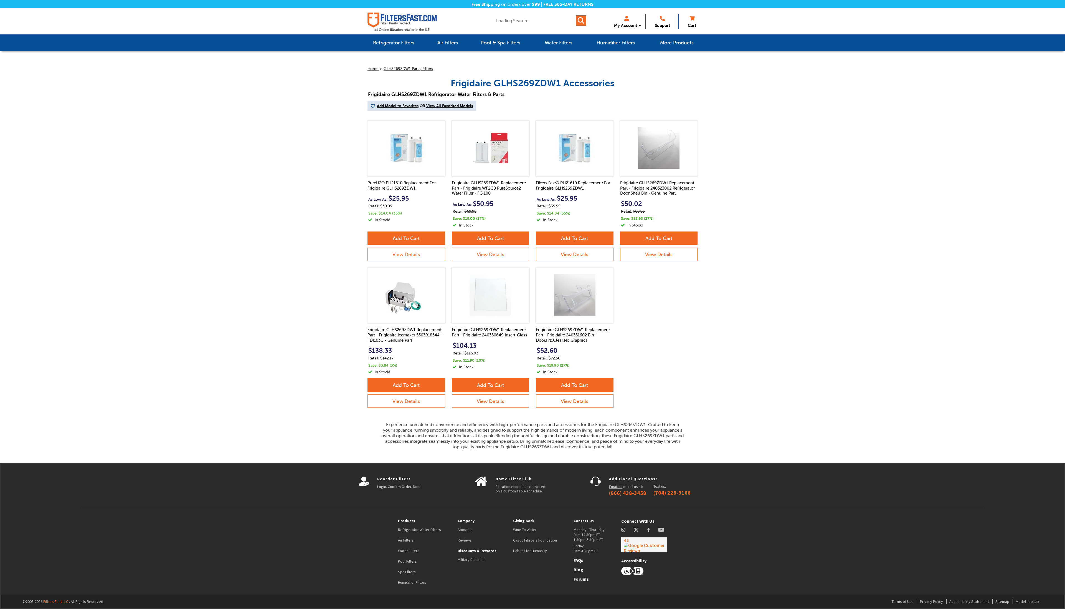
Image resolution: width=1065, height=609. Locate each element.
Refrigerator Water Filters (419, 529)
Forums (581, 579)
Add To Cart (406, 238)
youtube (661, 530)
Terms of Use (903, 601)
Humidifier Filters (412, 582)
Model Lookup (1027, 601)
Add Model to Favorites (398, 105)
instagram (623, 530)
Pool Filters (407, 561)
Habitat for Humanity (530, 550)
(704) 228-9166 (672, 492)
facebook (648, 530)
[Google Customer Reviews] (644, 544)
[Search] (581, 20)
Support (662, 25)
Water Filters (408, 550)
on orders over (505, 4)
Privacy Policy (931, 601)
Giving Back (523, 520)
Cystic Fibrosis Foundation (535, 540)
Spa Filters (407, 571)
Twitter (636, 530)
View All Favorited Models (449, 105)
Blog (578, 569)
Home (373, 68)
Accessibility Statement (969, 601)
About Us (465, 529)
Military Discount (471, 559)
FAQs (578, 560)
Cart (692, 25)
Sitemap (1002, 601)
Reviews (465, 540)
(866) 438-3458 (627, 493)
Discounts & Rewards (477, 550)
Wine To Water (525, 529)
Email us (615, 486)
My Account (625, 25)
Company (466, 520)
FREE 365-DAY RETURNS (568, 4)
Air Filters (406, 540)
